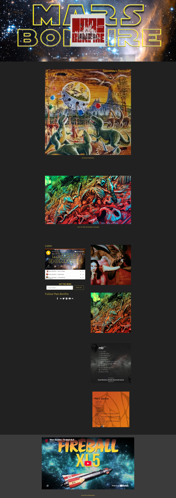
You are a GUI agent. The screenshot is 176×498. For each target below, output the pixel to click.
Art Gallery (118, 58)
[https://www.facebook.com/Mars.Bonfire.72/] (57, 299)
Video (65, 58)
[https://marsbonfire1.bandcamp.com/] (73, 299)
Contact (95, 58)
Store (105, 58)
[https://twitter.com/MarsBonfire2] (64, 299)
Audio (74, 58)
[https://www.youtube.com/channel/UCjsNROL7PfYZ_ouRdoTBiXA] (70, 299)
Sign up (79, 287)
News (84, 58)
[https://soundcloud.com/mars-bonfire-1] (60, 299)
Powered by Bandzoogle (88, 495)
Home (55, 58)
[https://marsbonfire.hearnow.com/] (67, 299)
